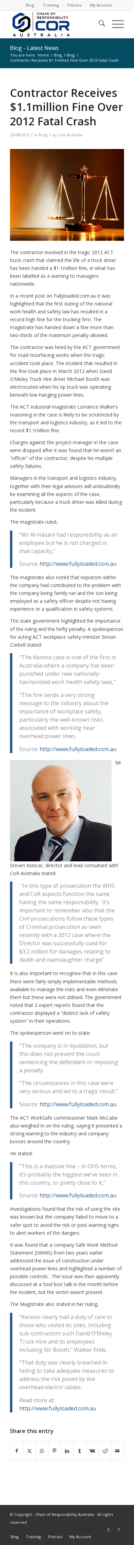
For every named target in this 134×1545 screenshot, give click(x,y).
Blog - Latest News (34, 48)
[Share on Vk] (92, 1451)
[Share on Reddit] (105, 1451)
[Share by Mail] (117, 1451)
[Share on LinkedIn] (67, 1451)
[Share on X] (29, 1451)
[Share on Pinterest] (54, 1451)
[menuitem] (30, 5)
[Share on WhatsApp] (42, 1451)
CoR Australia (70, 134)
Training (51, 5)
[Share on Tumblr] (80, 1451)
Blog (30, 5)
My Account (101, 5)
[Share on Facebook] (16, 1451)
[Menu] (114, 24)
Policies (74, 5)
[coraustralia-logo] (55, 24)
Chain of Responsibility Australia (64, 1514)
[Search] (98, 24)
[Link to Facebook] (119, 1529)
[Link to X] (108, 1529)
